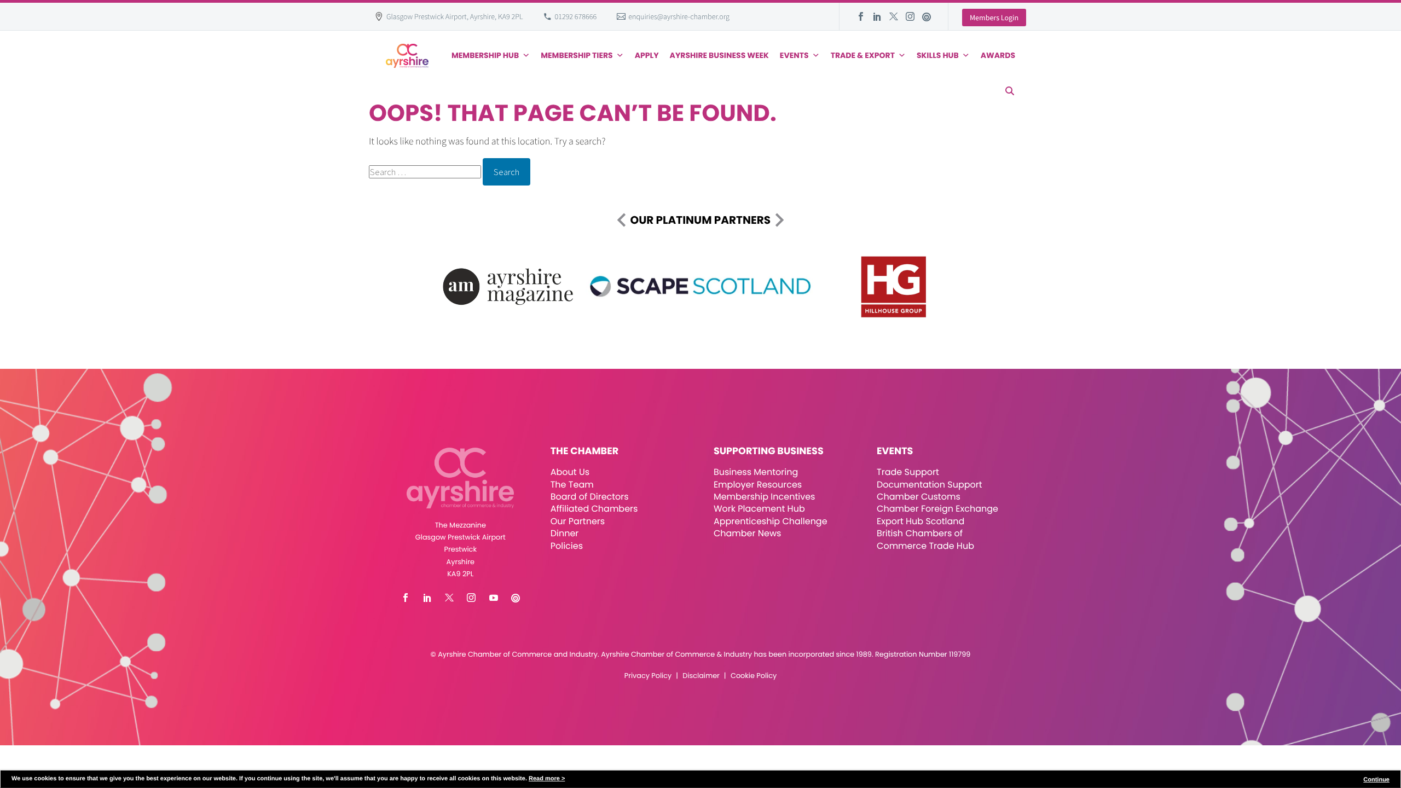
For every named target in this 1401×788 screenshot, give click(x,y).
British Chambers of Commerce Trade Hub (925, 539)
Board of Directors (590, 496)
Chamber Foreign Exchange (937, 508)
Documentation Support (929, 484)
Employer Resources (758, 484)
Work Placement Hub (759, 508)
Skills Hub (938, 55)
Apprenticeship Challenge (770, 521)
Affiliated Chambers (594, 508)
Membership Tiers (577, 55)
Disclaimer (700, 676)
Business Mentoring (756, 472)
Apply (647, 55)
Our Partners (578, 521)
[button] (1010, 91)
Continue (1376, 780)
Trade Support (908, 472)
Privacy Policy (647, 676)
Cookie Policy (754, 676)
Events (794, 55)
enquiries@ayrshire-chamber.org (679, 16)
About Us (570, 472)
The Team (572, 484)
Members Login (994, 17)
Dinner (565, 533)
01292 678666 (576, 16)
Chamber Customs (918, 496)
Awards (998, 55)
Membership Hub (485, 55)
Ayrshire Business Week (719, 55)
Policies (567, 546)
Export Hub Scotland (920, 521)
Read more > (547, 778)
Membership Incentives (764, 496)
